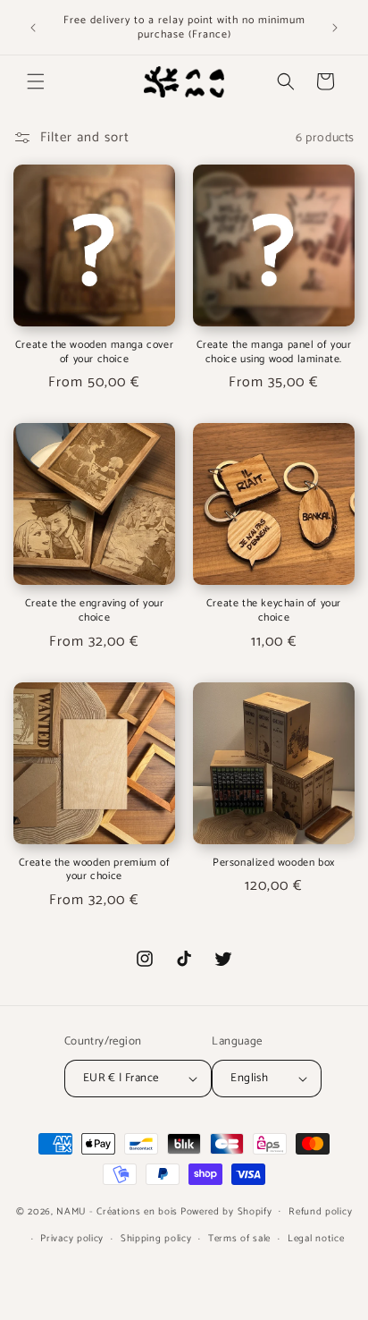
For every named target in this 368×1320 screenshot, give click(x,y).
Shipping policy (156, 1239)
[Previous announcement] (33, 27)
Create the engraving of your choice (94, 610)
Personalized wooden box (274, 863)
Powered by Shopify (226, 1211)
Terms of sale (239, 1239)
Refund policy (320, 1212)
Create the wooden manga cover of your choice (94, 352)
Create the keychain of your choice (273, 610)
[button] (35, 81)
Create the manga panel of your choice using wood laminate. (274, 352)
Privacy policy (72, 1239)
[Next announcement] (335, 27)
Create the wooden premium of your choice (95, 870)
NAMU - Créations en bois (117, 1211)
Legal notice (316, 1239)
